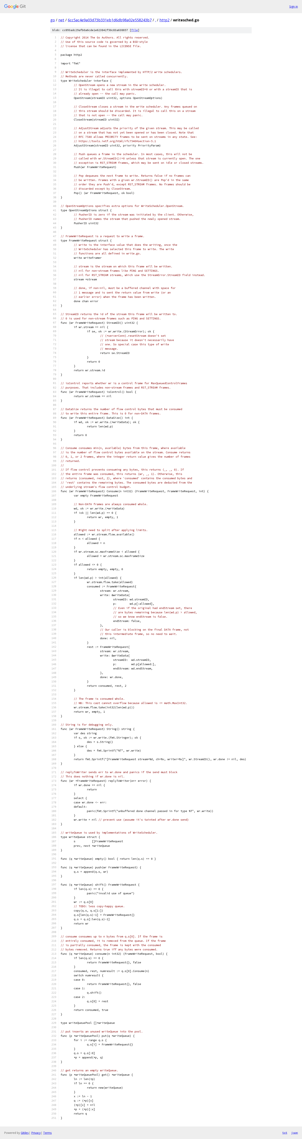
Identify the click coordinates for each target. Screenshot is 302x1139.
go (52, 19)
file (134, 30)
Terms (47, 1133)
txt (284, 1132)
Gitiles (25, 1133)
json (294, 1132)
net (61, 19)
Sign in (293, 6)
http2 (164, 19)
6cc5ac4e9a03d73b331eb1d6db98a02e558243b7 (110, 19)
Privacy (36, 1133)
